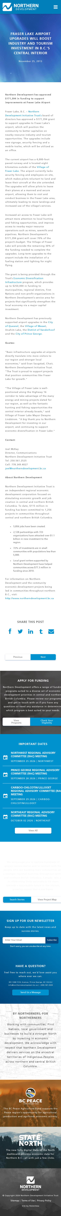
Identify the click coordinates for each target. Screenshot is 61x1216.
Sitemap (15, 1201)
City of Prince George (29, 334)
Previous (17, 657)
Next (43, 657)
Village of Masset (35, 326)
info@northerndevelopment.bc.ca (23, 985)
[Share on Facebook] (10, 632)
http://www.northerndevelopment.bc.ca (29, 598)
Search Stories (17, 900)
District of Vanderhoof (41, 330)
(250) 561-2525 (47, 985)
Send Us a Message (30, 992)
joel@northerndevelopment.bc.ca (25, 468)
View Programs (16, 721)
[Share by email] (51, 632)
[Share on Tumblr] (41, 632)
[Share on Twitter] (20, 632)
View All (33, 830)
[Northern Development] (20, 7)
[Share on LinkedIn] (31, 632)
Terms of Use (28, 1201)
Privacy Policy (44, 1201)
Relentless (34, 1206)
